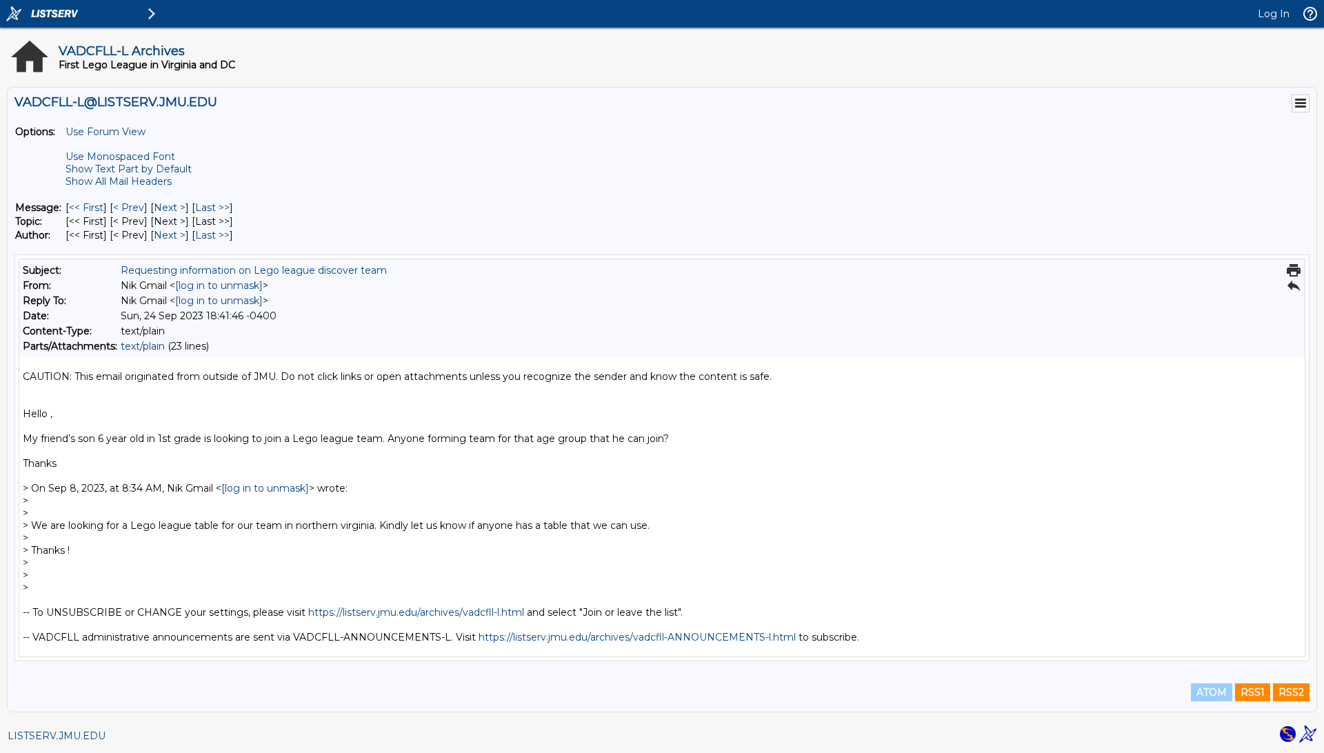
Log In (1274, 14)
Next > (169, 207)
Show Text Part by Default (129, 169)
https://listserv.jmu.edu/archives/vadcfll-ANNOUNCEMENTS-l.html (637, 637)
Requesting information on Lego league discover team (254, 270)
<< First (86, 207)
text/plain (143, 346)
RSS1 (1253, 692)
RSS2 (1291, 692)
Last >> (212, 207)
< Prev (128, 207)
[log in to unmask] (219, 285)
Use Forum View (106, 132)
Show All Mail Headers (119, 181)
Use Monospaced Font (120, 156)
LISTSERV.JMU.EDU (57, 736)
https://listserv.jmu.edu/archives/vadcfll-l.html (416, 612)
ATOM (1211, 692)
